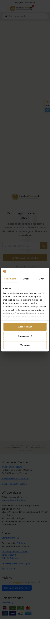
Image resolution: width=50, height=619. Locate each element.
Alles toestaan (25, 327)
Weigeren (25, 345)
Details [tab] (26, 279)
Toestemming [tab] (9, 279)
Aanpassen (23, 336)
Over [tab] (41, 279)
